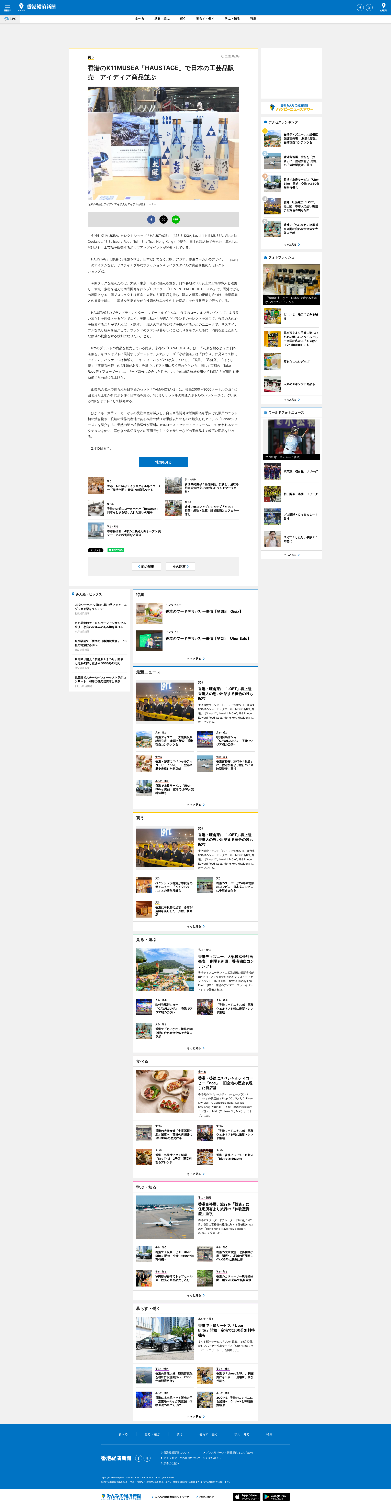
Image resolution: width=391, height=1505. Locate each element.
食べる (139, 18)
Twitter (369, 7)
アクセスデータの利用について (182, 1458)
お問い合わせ (214, 1458)
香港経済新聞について (177, 1452)
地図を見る (163, 462)
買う (183, 18)
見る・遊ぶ (162, 18)
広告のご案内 (171, 1463)
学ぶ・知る (232, 18)
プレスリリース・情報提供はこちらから (230, 1452)
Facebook (360, 7)
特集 (253, 18)
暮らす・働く (205, 18)
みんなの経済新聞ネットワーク (121, 1497)
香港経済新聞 (37, 7)
